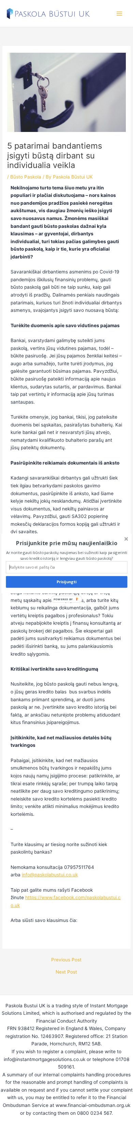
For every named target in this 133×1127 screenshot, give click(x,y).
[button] (66, 543)
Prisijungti (67, 582)
